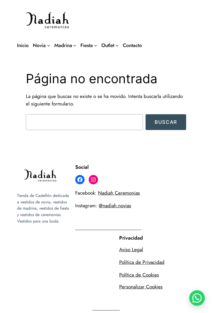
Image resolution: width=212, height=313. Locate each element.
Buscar (166, 122)
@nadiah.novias (115, 205)
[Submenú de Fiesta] (95, 45)
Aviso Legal (131, 249)
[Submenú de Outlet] (117, 45)
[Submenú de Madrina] (74, 45)
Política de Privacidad (141, 262)
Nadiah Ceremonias (119, 192)
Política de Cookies (139, 274)
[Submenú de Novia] (48, 45)
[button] (197, 298)
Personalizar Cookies (141, 286)
